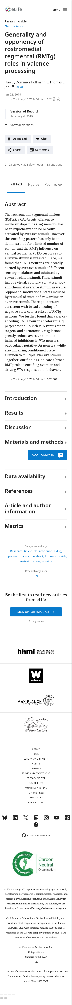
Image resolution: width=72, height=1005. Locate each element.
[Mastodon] (36, 819)
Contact (36, 768)
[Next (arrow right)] (5, 998)
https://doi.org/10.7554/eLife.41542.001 (31, 379)
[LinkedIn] (15, 819)
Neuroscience (14, 26)
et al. (20, 87)
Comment (43, 150)
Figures (33, 184)
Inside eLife (36, 783)
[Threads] (67, 819)
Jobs (36, 754)
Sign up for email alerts (36, 612)
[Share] (5, 994)
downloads (33, 165)
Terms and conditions (36, 773)
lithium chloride (55, 556)
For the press (36, 792)
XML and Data (36, 802)
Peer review (54, 184)
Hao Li (9, 82)
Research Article (16, 21)
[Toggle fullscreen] (9, 994)
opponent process (17, 556)
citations (54, 165)
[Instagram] (46, 819)
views (12, 165)
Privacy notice (36, 621)
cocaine (47, 561)
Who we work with (36, 758)
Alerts (36, 763)
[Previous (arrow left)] (1, 998)
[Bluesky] (5, 819)
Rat (36, 576)
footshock (37, 556)
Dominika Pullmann (31, 82)
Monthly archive (36, 787)
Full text (15, 184)
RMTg (57, 551)
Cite (44, 139)
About (36, 749)
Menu (56, 10)
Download (20, 139)
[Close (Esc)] (1, 994)
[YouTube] (57, 819)
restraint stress (30, 561)
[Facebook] (36, 826)
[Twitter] (25, 819)
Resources (36, 797)
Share (17, 150)
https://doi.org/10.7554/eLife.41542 (29, 99)
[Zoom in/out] (13, 994)
